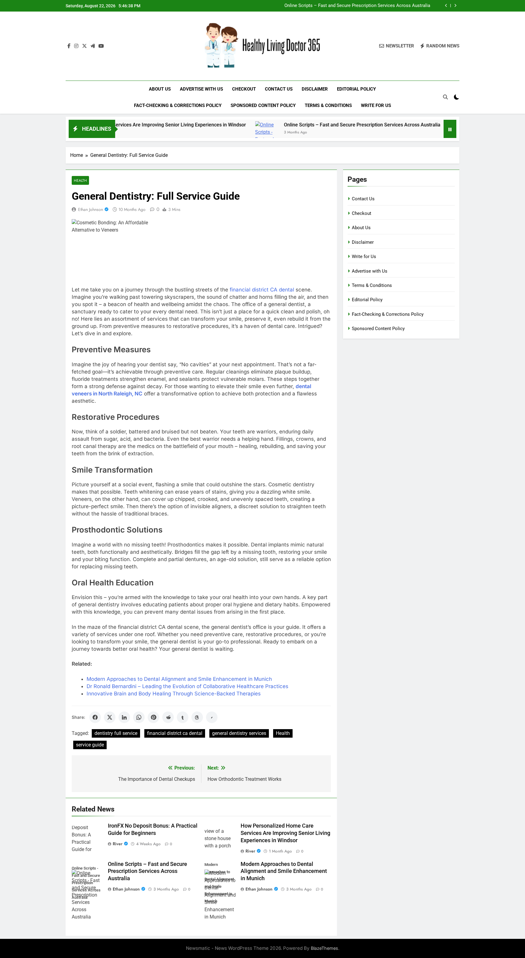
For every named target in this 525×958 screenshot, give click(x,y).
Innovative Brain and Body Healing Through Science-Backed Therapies (174, 694)
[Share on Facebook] (95, 717)
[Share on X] (109, 717)
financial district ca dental (174, 733)
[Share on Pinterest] (153, 717)
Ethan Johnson (90, 209)
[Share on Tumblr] (182, 717)
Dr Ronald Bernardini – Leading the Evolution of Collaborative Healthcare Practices (187, 686)
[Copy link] (212, 717)
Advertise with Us (201, 89)
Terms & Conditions (328, 105)
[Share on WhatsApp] (139, 717)
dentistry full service (115, 733)
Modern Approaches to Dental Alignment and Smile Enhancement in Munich (179, 679)
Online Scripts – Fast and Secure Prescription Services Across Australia (357, 5)
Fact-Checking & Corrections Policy (177, 105)
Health (80, 180)
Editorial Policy (356, 89)
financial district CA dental (262, 290)
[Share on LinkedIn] (124, 717)
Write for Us (376, 105)
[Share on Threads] (197, 717)
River (117, 844)
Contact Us (279, 89)
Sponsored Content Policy (263, 105)
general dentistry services (239, 733)
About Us (160, 89)
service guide (90, 745)
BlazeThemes (324, 948)
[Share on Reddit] (168, 717)
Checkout (244, 89)
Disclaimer (315, 89)
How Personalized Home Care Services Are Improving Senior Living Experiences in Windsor (118, 125)
